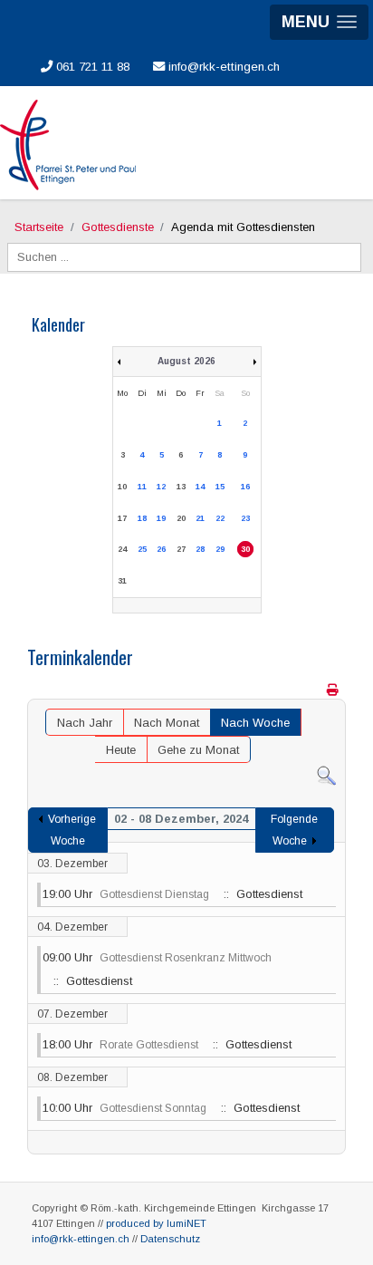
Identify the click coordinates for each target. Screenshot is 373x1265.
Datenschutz (170, 1238)
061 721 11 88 (91, 66)
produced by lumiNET (156, 1223)
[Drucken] (334, 690)
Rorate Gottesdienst (149, 1044)
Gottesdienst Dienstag (154, 894)
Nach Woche (255, 722)
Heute (121, 750)
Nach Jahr (84, 722)
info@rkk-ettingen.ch (222, 66)
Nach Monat (166, 722)
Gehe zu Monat (198, 750)
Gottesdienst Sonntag (153, 1108)
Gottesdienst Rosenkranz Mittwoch (186, 957)
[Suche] (326, 775)
